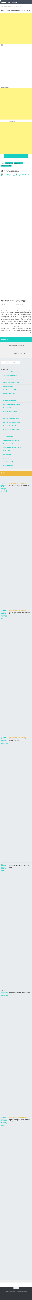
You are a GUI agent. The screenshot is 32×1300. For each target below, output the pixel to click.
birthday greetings (9, 163)
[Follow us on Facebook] (27, 339)
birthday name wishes (6, 165)
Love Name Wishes (8, 436)
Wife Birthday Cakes (8, 465)
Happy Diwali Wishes (8, 407)
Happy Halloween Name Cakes (11, 418)
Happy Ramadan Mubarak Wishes (11, 422)
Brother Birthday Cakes (9, 393)
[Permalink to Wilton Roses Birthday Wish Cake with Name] (23, 235)
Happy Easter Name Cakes (10, 411)
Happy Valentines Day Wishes (10, 425)
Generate (16, 156)
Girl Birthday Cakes (8, 397)
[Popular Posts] (23, 479)
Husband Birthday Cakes (9, 433)
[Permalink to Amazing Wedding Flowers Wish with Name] (4, 925)
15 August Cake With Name (10, 375)
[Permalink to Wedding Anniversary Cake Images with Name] (4, 1052)
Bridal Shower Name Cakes (10, 389)
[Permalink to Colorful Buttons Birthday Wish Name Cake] (8, 235)
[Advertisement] (16, 28)
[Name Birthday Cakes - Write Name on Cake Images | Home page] (11, 2)
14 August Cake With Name (10, 371)
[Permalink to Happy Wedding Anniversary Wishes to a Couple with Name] (4, 1179)
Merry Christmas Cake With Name (11, 440)
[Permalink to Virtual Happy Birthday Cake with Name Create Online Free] (4, 799)
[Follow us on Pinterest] (30, 339)
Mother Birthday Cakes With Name (11, 6)
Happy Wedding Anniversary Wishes (12, 429)
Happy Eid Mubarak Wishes (10, 415)
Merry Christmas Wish (9, 443)
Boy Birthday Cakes (8, 386)
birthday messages (18, 163)
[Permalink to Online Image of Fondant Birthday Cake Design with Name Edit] (4, 545)
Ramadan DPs (6, 458)
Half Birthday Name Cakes (9, 400)
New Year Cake (7, 451)
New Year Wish (7, 454)
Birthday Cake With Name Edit (11, 382)
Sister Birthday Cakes (8, 461)
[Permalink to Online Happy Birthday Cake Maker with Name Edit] (4, 672)
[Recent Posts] (8, 479)
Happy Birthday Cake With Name (11, 404)
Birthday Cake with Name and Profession (13, 379)
